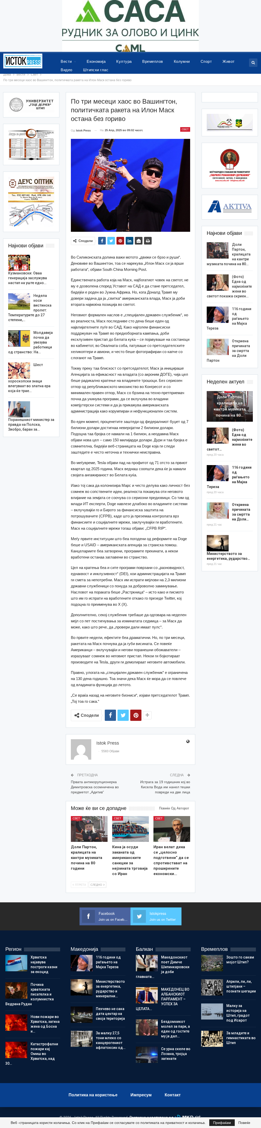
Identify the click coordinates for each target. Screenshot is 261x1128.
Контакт (173, 1095)
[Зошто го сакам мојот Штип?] (212, 963)
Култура (124, 61)
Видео (66, 70)
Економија (96, 61)
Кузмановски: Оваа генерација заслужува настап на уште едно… (27, 278)
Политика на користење (93, 1095)
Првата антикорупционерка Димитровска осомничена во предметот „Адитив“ (95, 787)
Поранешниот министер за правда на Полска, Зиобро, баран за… (31, 424)
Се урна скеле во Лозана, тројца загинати (175, 1054)
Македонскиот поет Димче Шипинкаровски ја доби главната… (162, 967)
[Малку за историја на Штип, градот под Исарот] (212, 1011)
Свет (185, 129)
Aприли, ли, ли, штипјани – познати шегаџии (241, 986)
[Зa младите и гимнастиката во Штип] (212, 1039)
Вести (66, 61)
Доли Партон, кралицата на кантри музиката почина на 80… (230, 406)
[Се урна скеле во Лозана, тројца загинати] (147, 1055)
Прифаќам (222, 1123)
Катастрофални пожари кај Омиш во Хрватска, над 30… (31, 1053)
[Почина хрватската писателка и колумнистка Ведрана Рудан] (16, 990)
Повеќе (244, 1122)
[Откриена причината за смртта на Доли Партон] (218, 347)
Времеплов (152, 61)
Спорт (206, 61)
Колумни (182, 61)
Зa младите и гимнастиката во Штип (241, 1038)
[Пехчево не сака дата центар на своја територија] (82, 1014)
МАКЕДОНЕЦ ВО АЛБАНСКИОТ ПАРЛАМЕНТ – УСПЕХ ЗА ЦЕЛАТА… (162, 999)
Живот (228, 61)
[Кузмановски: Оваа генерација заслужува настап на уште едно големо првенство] (19, 263)
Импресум (141, 1095)
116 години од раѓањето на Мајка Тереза (108, 962)
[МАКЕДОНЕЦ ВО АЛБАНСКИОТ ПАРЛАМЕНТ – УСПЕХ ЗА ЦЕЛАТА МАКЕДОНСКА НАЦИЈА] (147, 995)
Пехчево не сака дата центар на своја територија (110, 1014)
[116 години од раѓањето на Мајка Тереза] (218, 315)
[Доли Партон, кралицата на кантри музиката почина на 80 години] (89, 829)
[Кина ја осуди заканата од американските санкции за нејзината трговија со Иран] (130, 829)
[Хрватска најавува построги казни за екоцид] (16, 963)
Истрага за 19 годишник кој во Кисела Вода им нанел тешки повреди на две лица (165, 787)
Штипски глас (96, 70)
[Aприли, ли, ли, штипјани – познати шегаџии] (212, 987)
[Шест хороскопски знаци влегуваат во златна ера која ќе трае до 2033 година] (19, 370)
